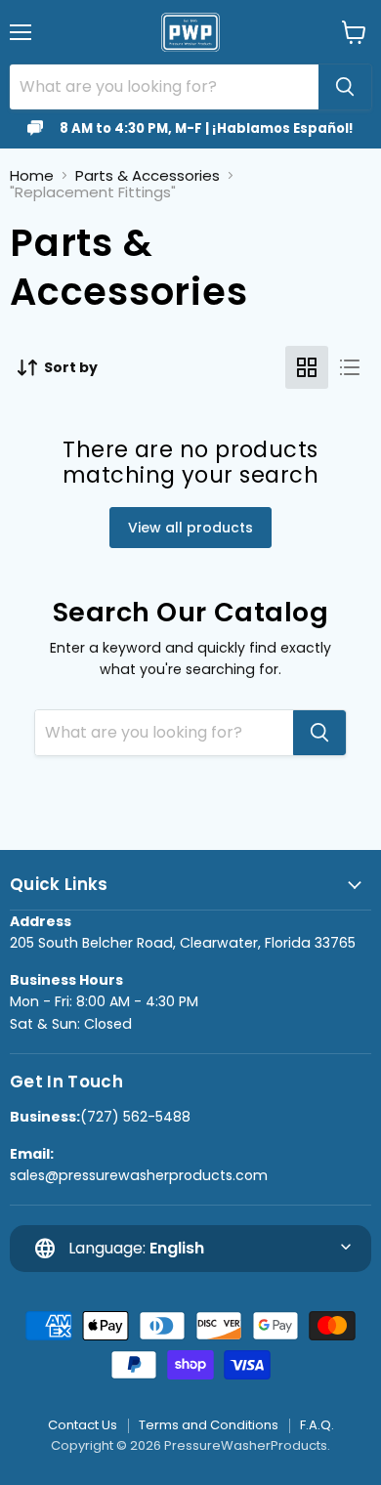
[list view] (349, 367)
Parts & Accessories (147, 175)
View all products (190, 527)
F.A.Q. (317, 1425)
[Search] (344, 86)
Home (32, 175)
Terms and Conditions (208, 1425)
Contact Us (82, 1425)
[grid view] (306, 367)
